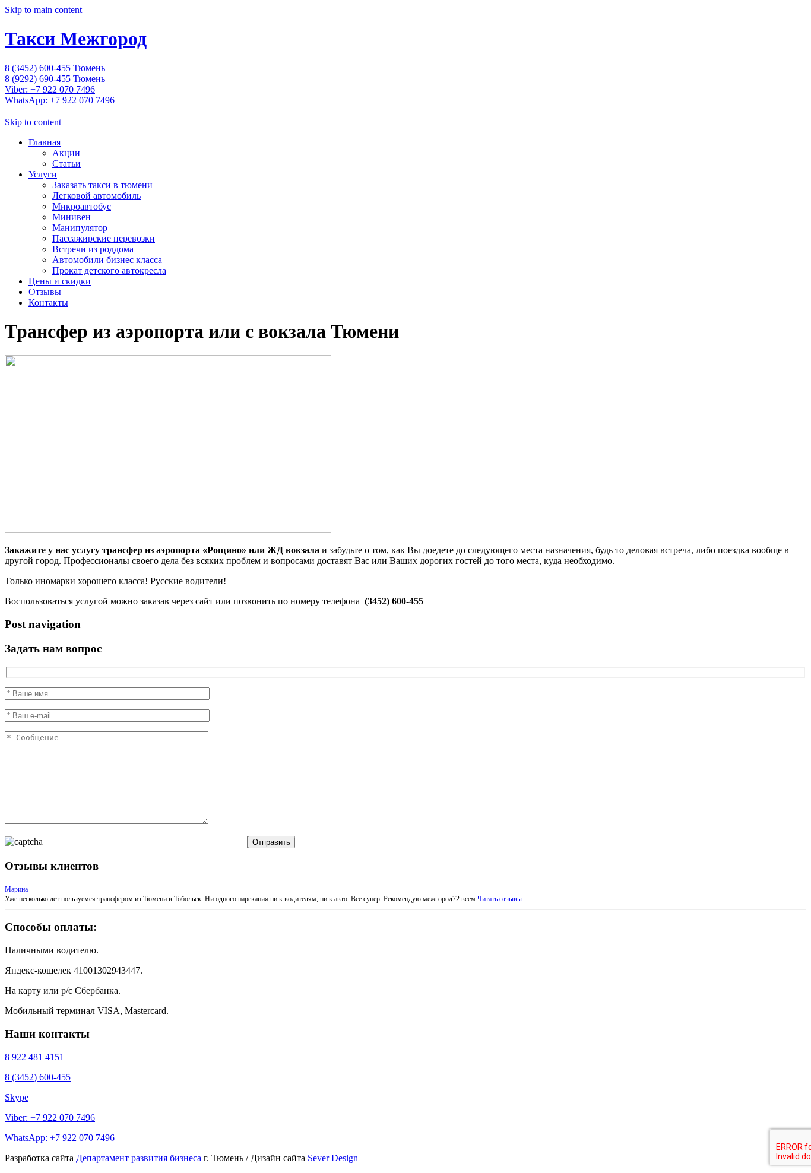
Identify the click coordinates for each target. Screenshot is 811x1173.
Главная (44, 142)
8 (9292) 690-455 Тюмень (55, 79)
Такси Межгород (76, 38)
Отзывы (44, 292)
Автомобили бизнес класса (107, 260)
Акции (66, 153)
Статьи (66, 163)
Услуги (42, 174)
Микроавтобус (81, 206)
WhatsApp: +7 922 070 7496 (60, 100)
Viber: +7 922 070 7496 (50, 89)
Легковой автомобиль (96, 196)
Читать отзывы (499, 899)
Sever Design (333, 1158)
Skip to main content (43, 10)
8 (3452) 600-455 (38, 1077)
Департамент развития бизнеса (138, 1158)
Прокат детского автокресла (109, 270)
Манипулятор (79, 228)
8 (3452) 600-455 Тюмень (55, 68)
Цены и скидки (59, 281)
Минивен (71, 217)
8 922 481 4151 (34, 1057)
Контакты (48, 302)
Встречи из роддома (93, 249)
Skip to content (33, 122)
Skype (16, 1097)
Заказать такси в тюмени (102, 185)
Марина (16, 889)
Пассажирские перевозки (103, 238)
